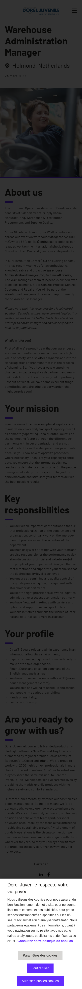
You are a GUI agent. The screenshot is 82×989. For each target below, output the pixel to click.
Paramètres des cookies (40, 955)
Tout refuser (40, 968)
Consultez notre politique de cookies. (46, 941)
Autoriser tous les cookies (40, 981)
